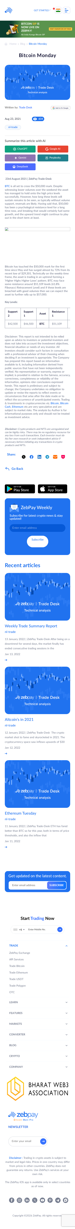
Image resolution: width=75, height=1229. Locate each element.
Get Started (41, 10)
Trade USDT (16, 979)
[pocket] (63, 457)
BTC (7, 186)
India (58, 10)
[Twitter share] (23, 457)
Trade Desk (25, 107)
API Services (16, 959)
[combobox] (19, 929)
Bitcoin (55, 403)
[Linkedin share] (39, 457)
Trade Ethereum (18, 972)
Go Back (17, 468)
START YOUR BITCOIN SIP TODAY (60, 29)
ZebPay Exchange (19, 953)
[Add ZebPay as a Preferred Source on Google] (60, 109)
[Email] (55, 457)
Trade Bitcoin (17, 966)
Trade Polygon (17, 985)
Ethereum (17, 407)
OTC (12, 992)
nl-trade (13, 127)
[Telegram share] (47, 457)
